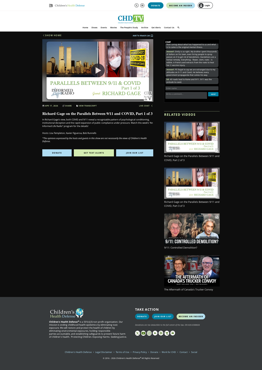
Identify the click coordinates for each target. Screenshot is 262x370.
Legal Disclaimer (103, 352)
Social (194, 352)
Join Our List (134, 152)
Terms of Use (122, 352)
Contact (184, 352)
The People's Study (129, 27)
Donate (57, 152)
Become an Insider (191, 316)
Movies (113, 27)
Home (85, 27)
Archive (144, 27)
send (213, 94)
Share (68, 105)
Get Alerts (156, 27)
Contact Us (169, 27)
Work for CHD (169, 352)
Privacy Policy (140, 352)
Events (104, 27)
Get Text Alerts (94, 152)
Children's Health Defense (78, 352)
